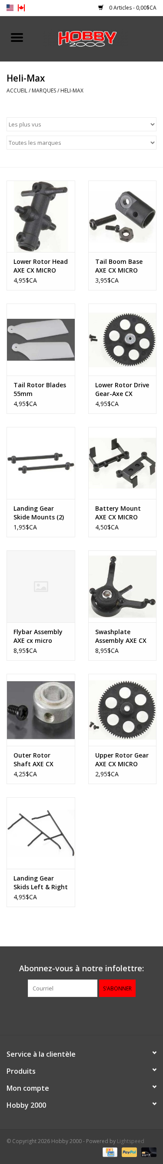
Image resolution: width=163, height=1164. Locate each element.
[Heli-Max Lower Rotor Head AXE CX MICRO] (41, 217)
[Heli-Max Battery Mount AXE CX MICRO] (122, 463)
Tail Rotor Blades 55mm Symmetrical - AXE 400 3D (39, 389)
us (10, 7)
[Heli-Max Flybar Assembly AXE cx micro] (41, 586)
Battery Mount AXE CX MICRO (118, 512)
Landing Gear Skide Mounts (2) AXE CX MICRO (38, 513)
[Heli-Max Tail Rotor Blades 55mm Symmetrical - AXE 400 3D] (41, 339)
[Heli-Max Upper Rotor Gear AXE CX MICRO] (122, 710)
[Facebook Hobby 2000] (82, 1015)
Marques (44, 90)
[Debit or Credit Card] (147, 1152)
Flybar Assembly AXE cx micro (38, 636)
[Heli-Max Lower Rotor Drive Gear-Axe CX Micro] (122, 339)
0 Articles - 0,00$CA (132, 7)
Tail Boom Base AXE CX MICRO (119, 265)
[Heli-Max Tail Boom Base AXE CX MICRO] (122, 217)
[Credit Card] (109, 1152)
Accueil (17, 90)
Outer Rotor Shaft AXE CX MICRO (33, 759)
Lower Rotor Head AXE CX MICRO (40, 265)
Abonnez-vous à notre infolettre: (81, 968)
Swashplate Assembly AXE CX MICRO (120, 636)
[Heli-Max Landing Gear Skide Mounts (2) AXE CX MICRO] (41, 463)
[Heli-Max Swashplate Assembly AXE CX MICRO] (122, 586)
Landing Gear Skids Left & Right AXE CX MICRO (40, 882)
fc (21, 7)
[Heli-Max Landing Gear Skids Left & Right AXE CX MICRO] (41, 833)
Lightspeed (130, 1141)
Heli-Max (71, 90)
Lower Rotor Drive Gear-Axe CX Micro (122, 389)
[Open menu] (17, 37)
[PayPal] (128, 1152)
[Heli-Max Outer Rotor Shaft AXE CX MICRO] (41, 710)
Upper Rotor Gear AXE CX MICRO (122, 759)
